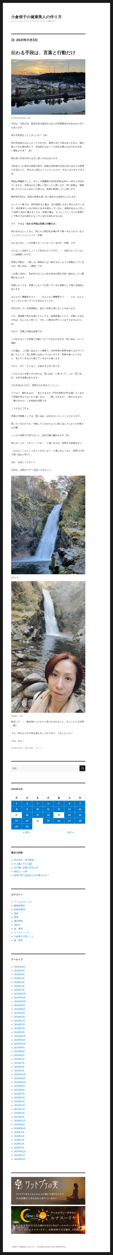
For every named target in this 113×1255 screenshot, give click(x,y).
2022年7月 (19, 1093)
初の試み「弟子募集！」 (26, 859)
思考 (31, 748)
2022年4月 (19, 1105)
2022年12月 (20, 1074)
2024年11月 (19, 997)
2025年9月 (19, 970)
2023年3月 (19, 1063)
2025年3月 (19, 986)
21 (80, 815)
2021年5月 (19, 1132)
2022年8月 (19, 1089)
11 (48, 809)
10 (37, 809)
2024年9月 (19, 1005)
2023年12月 (20, 1036)
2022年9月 (19, 1086)
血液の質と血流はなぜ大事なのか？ (31, 875)
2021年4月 (19, 1136)
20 (69, 815)
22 (16, 820)
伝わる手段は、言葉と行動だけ (43, 52)
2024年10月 (20, 1001)
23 (27, 820)
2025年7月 (19, 978)
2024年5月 (19, 1016)
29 (16, 826)
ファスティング (21, 932)
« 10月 (26, 832)
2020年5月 (19, 1155)
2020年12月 (20, 1151)
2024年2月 (19, 1028)
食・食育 (18, 928)
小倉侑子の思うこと (24, 936)
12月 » (70, 832)
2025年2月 (19, 989)
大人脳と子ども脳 (23, 863)
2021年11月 (19, 1124)
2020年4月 (19, 1159)
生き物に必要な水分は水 (26, 867)
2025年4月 (19, 982)
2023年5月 (19, 1059)
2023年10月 (20, 1043)
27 (69, 820)
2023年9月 (19, 1047)
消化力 (17, 924)
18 (48, 815)
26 (58, 820)
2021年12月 (19, 1120)
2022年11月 (19, 1078)
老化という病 (20, 871)
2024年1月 (19, 1032)
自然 (27, 748)
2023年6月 (19, 1055)
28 (80, 820)
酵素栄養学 (19, 905)
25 (48, 820)
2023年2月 (19, 1066)
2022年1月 (19, 1116)
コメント (39, 748)
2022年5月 (19, 1101)
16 (27, 815)
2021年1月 (19, 1147)
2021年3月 (19, 1139)
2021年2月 (19, 1143)
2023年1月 (19, 1070)
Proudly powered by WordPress (51, 1247)
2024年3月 (19, 1024)
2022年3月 (19, 1109)
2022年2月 (19, 1113)
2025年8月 (19, 974)
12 (59, 809)
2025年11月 (19, 966)
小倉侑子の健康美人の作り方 (36, 16)
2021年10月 (19, 1128)
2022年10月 (20, 1082)
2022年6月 (19, 1097)
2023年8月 (19, 1051)
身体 (16, 913)
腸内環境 (18, 921)
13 (69, 809)
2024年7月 (19, 1013)
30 (27, 826)
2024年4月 (19, 1020)
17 (38, 815)
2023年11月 (19, 1039)
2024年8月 (19, 1009)
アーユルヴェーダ (23, 901)
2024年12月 (20, 993)
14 (80, 809)
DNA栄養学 (19, 909)
